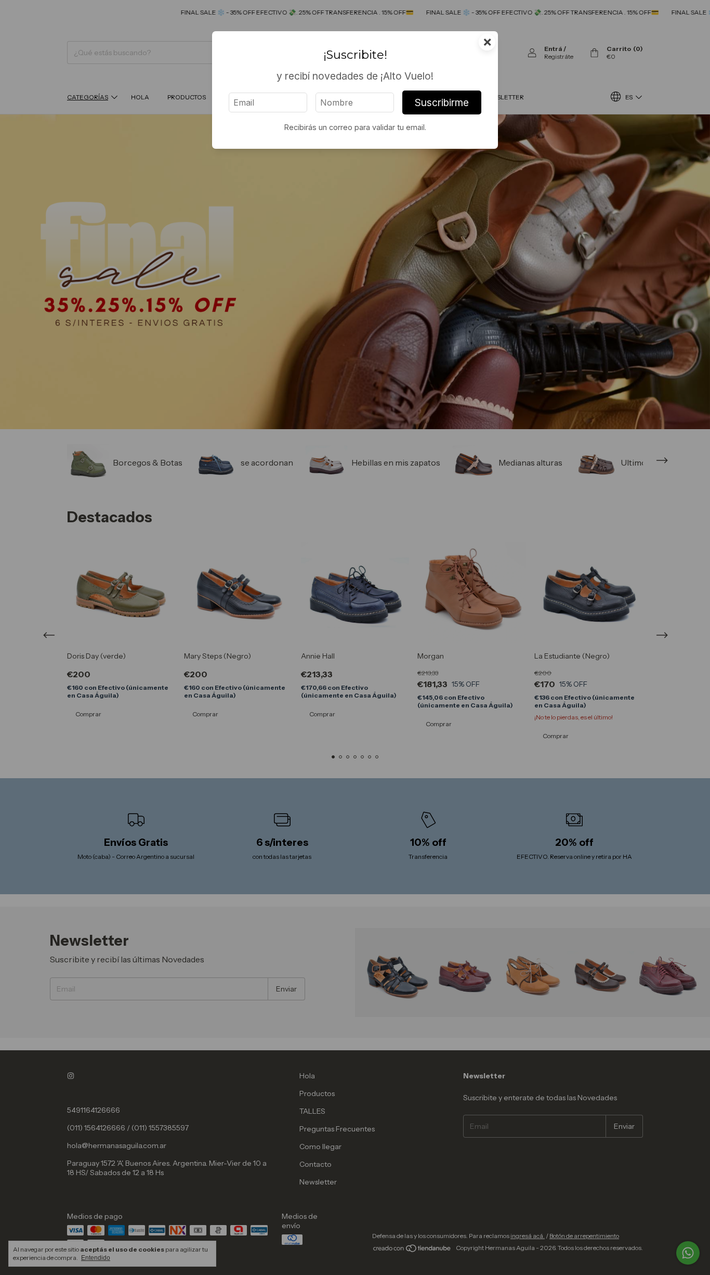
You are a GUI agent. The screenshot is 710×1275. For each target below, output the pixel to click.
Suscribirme (442, 102)
